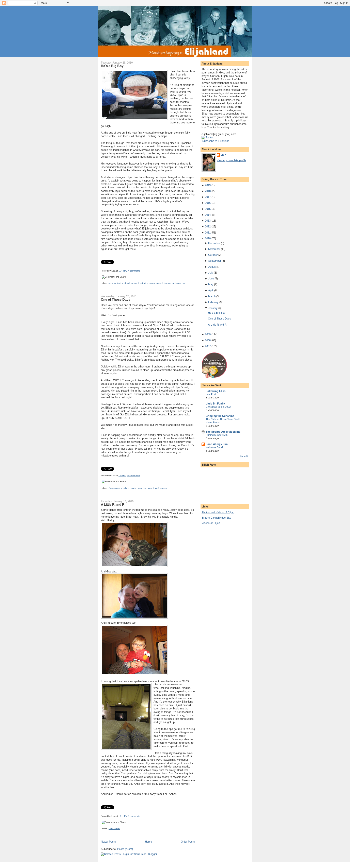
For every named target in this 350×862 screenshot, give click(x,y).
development (131, 283)
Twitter (209, 137)
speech (159, 283)
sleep (152, 283)
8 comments (134, 816)
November (214, 249)
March (212, 296)
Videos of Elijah (211, 522)
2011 (208, 232)
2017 (208, 197)
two (183, 283)
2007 (208, 346)
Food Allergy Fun (217, 444)
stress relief (114, 828)
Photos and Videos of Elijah (218, 512)
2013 (208, 220)
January (213, 308)
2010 (208, 238)
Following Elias (215, 391)
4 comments (134, 271)
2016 (208, 202)
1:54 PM (122, 475)
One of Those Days (115, 299)
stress (163, 488)
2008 (208, 340)
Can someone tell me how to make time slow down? (134, 488)
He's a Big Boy (112, 66)
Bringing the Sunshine (220, 415)
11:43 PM (122, 271)
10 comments (133, 475)
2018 (208, 191)
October (213, 254)
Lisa (223, 155)
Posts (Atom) (125, 848)
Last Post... (212, 394)
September (214, 260)
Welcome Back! (214, 447)
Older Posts (188, 841)
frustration (143, 283)
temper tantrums (172, 283)
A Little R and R (113, 504)
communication (116, 283)
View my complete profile (231, 160)
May (210, 284)
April (210, 290)
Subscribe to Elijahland (215, 140)
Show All (244, 456)
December (214, 243)
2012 (208, 226)
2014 (208, 214)
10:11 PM (122, 816)
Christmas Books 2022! (218, 407)
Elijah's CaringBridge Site (216, 517)
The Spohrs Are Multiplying (223, 431)
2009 (208, 334)
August (212, 266)
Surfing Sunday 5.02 (217, 435)
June (211, 278)
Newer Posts (108, 841)
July (210, 272)
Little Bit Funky (215, 403)
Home (148, 841)
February (213, 302)
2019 (208, 185)
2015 (208, 208)
